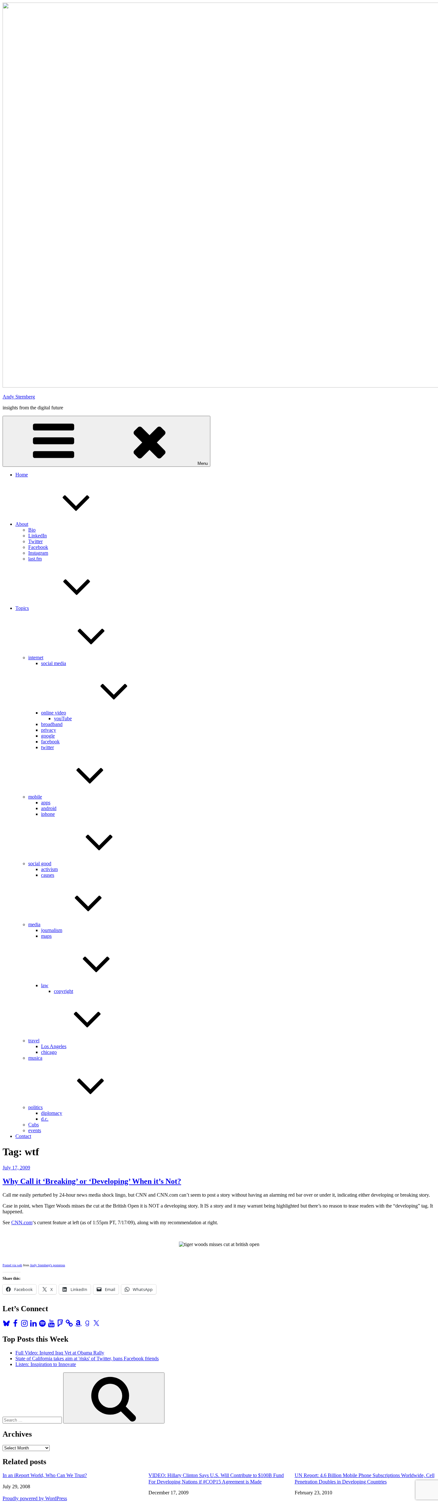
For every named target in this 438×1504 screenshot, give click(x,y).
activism (49, 869)
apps (45, 802)
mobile (35, 796)
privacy (48, 730)
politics (35, 1107)
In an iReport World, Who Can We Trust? (45, 1475)
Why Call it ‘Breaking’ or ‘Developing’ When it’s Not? (92, 1181)
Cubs (33, 1124)
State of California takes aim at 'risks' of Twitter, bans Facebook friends (87, 1358)
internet (35, 657)
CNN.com (21, 1222)
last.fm (35, 558)
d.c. (44, 1119)
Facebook (38, 547)
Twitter (35, 541)
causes (47, 875)
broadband (52, 724)
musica (35, 1058)
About (21, 524)
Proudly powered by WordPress (35, 1498)
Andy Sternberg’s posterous (47, 1265)
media (34, 924)
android (48, 808)
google (48, 736)
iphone (48, 814)
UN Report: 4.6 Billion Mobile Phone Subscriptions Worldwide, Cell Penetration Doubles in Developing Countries (364, 1478)
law (44, 985)
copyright (63, 991)
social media (53, 663)
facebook (50, 741)
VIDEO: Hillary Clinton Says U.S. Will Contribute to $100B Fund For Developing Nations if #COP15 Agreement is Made (216, 1478)
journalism (51, 930)
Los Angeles (53, 1046)
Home (21, 474)
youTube (63, 718)
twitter (47, 747)
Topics (22, 608)
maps (46, 936)
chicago (49, 1052)
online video (53, 712)
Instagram (38, 553)
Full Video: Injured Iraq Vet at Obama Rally (59, 1352)
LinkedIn (37, 535)
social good (39, 863)
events (34, 1130)
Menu (203, 463)
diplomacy (51, 1113)
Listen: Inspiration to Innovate (45, 1364)
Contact (23, 1136)
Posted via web (12, 1265)
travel (33, 1040)
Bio (32, 530)
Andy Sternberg (19, 396)
